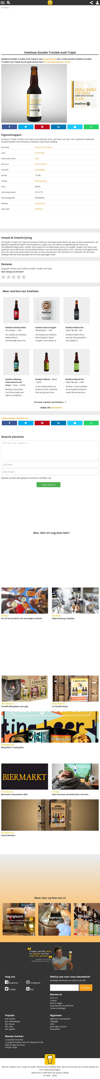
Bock (45, 59)
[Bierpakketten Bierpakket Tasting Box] (50, 727)
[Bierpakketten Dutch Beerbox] (50, 815)
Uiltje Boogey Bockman (15, 1045)
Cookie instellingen (58, 1008)
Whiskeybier (41, 330)
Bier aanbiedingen (12, 1021)
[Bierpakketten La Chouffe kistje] (75, 689)
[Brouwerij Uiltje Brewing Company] (75, 601)
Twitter (12, 989)
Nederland (39, 152)
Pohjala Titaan (11, 1047)
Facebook (13, 982)
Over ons (54, 998)
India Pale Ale (72, 330)
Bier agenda (10, 1029)
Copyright (54, 1021)
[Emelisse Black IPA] (77, 310)
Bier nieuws (10, 1024)
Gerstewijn (10, 330)
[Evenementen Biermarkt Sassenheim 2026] (24, 776)
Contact (53, 1000)
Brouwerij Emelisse (43, 147)
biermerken (56, 407)
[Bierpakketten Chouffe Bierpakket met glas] (24, 689)
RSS (32, 989)
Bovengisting (41, 180)
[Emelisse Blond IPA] (77, 362)
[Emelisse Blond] (46, 362)
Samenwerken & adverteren (62, 1005)
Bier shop (9, 1026)
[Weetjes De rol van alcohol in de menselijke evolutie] (24, 601)
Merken (6, 7)
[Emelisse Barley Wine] (16, 310)
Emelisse (39, 209)
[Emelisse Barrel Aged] (46, 310)
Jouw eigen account (58, 1026)
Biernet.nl (36, 1072)
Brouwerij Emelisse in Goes (57, 62)
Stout (15, 385)
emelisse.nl (40, 203)
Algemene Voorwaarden (60, 1019)
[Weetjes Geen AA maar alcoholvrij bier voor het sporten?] (75, 776)
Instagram (35, 982)
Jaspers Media (62, 1072)
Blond (54, 379)
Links (52, 1024)
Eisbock (52, 59)
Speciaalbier (40, 169)
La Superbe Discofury (14, 1039)
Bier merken (10, 1019)
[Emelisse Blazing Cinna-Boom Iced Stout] (16, 362)
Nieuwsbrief (55, 1029)
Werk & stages (56, 1003)
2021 (37, 158)
